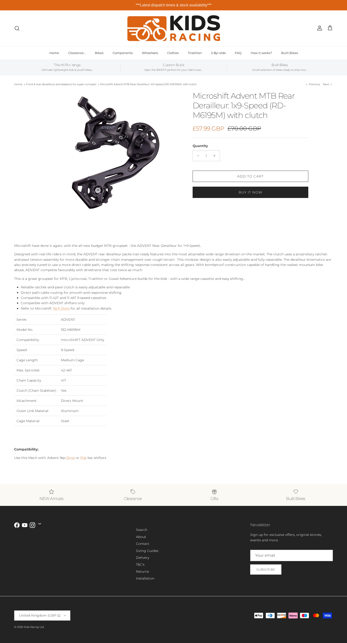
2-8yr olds (218, 53)
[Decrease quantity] (197, 156)
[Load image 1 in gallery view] (110, 153)
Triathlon (195, 53)
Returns (142, 571)
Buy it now (250, 192)
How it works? (261, 53)
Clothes (173, 53)
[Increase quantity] (216, 156)
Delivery (142, 557)
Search (141, 530)
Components (123, 53)
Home (54, 53)
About (141, 537)
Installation (145, 578)
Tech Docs (61, 308)
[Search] (17, 28)
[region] (173, 5)
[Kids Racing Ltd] (173, 28)
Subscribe (265, 569)
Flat (83, 458)
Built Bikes (289, 53)
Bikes (99, 53)
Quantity (200, 146)
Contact (142, 544)
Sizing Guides (147, 551)
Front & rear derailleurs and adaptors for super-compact (61, 84)
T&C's (140, 564)
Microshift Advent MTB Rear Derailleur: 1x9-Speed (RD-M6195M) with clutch (148, 84)
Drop (70, 458)
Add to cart (250, 176)
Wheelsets (150, 53)
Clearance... (77, 53)
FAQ (238, 53)
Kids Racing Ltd (34, 627)
